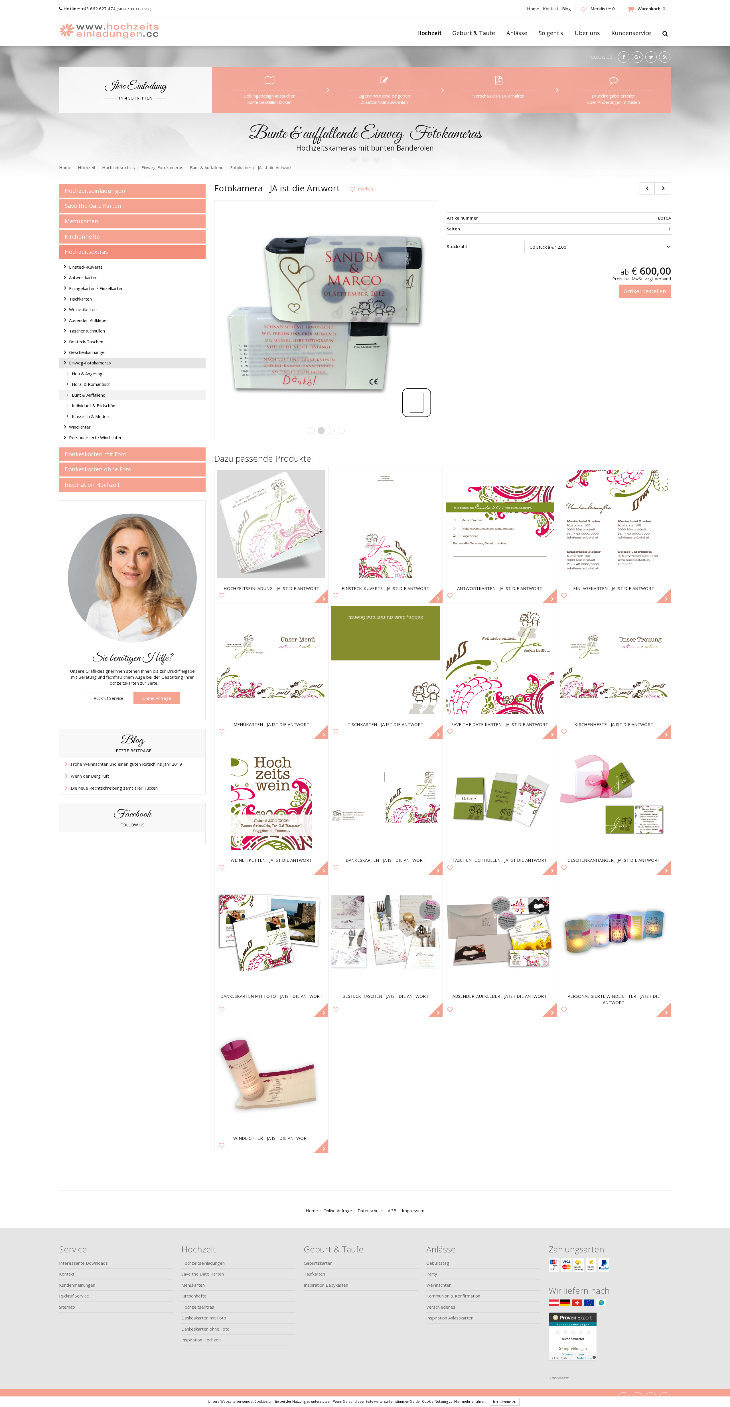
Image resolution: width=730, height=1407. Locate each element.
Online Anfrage (156, 698)
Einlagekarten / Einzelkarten (96, 288)
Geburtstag (437, 1263)
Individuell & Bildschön (93, 405)
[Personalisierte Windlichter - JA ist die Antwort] (614, 932)
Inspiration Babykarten (326, 1285)
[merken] (359, 189)
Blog (566, 8)
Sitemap (67, 1307)
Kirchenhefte (82, 236)
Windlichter (80, 427)
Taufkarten (314, 1274)
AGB (392, 1210)
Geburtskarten (318, 1263)
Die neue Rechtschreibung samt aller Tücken (114, 788)
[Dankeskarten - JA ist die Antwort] (385, 796)
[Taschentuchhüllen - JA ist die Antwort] (500, 796)
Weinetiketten (83, 309)
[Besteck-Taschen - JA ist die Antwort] (385, 932)
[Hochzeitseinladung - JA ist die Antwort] (271, 524)
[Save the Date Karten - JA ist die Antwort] (500, 660)
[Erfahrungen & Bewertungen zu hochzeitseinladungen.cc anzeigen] (573, 1343)
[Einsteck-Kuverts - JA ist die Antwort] (385, 524)
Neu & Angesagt (88, 373)
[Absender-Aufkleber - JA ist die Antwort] (500, 932)
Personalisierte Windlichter (95, 437)
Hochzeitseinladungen (95, 190)
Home (533, 8)
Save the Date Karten (93, 206)
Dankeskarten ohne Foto (98, 469)
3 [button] (331, 430)
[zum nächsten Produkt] (663, 188)
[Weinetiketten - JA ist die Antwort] (271, 796)
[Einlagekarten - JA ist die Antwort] (614, 524)
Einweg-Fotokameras (90, 363)
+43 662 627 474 (90, 8)
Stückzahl (457, 246)
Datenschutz (370, 1210)
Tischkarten (80, 299)
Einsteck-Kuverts (86, 267)
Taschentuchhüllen (87, 331)
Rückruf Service (108, 698)
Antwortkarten (83, 277)
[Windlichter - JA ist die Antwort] (271, 1074)
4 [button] (341, 430)
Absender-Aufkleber (88, 320)
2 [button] (321, 430)
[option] (326, 312)
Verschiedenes (440, 1307)
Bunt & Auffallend (89, 395)
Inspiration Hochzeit (92, 484)
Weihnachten (438, 1285)
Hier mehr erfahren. (470, 1401)
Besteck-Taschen (86, 341)
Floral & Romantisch (91, 384)
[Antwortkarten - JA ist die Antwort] (500, 524)
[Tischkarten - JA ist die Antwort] (385, 660)
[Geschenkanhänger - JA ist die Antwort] (614, 796)
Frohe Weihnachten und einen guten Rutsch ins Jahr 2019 (126, 764)
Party (431, 1274)
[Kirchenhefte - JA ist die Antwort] (614, 660)
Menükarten (81, 221)
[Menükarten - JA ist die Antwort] (271, 660)
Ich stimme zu (504, 1401)
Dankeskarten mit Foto (96, 454)
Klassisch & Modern (91, 416)
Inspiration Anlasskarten (449, 1318)
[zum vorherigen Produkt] (647, 188)
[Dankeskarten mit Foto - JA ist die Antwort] (271, 932)
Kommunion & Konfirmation (453, 1296)
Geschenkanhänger (87, 352)
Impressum (413, 1210)
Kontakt (550, 8)
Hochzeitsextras (86, 252)
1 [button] (311, 430)
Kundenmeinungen (77, 1285)
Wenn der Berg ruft (90, 776)
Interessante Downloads (83, 1263)
